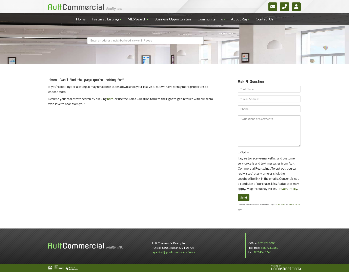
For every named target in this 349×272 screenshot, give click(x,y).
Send (243, 197)
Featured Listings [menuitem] (105, 19)
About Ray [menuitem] (239, 19)
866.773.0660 (269, 247)
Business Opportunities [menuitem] (172, 19)
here (110, 99)
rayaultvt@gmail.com (165, 252)
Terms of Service (294, 205)
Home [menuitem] (81, 19)
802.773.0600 (266, 243)
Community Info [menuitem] (210, 19)
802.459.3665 (262, 252)
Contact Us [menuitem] (264, 19)
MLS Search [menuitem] (136, 19)
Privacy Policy (287, 188)
